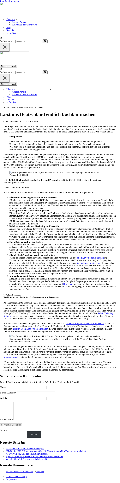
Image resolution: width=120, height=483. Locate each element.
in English (11, 33)
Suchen (3, 430)
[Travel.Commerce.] (14, 14)
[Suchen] (1, 38)
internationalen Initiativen (89, 263)
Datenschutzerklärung (16, 476)
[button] (16, 19)
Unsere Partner (19, 22)
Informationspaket (12, 357)
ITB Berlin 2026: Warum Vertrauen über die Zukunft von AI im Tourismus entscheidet (46, 451)
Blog (8, 27)
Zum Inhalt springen (9, 1)
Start (2, 107)
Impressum (11, 479)
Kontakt (10, 30)
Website (3, 398)
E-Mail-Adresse (8, 392)
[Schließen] (5, 47)
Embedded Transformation (24, 24)
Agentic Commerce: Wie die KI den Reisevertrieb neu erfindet (34, 456)
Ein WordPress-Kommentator (19, 471)
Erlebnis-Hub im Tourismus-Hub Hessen (85, 323)
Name (3, 387)
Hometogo (68, 284)
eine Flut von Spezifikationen (90, 257)
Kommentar (6, 419)
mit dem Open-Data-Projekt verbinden (30, 329)
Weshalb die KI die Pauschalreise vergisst (25, 448)
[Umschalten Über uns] (50, 89)
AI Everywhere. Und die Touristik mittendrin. (27, 454)
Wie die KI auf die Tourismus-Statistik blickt (26, 459)
